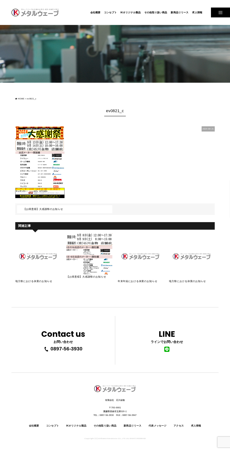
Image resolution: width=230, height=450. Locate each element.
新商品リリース (179, 12)
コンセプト (110, 12)
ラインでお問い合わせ (167, 336)
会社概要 (95, 12)
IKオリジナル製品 (130, 12)
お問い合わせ (63, 336)
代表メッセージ (157, 425)
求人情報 (197, 12)
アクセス (179, 425)
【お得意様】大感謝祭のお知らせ (43, 209)
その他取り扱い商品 (155, 12)
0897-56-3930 (66, 348)
